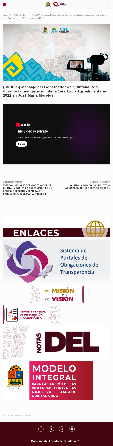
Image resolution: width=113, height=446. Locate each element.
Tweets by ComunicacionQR (17, 415)
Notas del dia (19, 15)
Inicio (5, 15)
